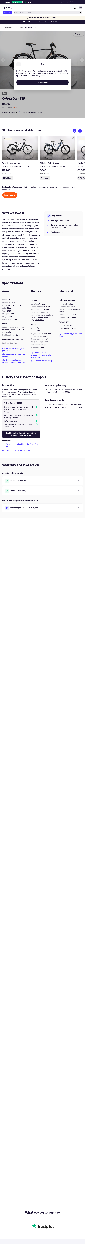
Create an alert (10, 195)
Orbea (21, 27)
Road (15, 27)
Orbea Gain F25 (30, 27)
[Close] (44, 1)
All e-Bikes (8, 27)
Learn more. (39, 320)
